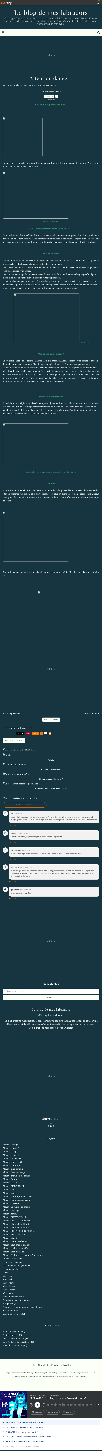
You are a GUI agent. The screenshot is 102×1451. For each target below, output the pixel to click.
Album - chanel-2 (11, 1155)
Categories (32, 85)
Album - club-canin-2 (13, 1169)
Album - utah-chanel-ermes (15, 1241)
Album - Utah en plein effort (16, 1248)
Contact (72, 1373)
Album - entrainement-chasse (16, 1176)
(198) (12, 1335)
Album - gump (9, 1189)
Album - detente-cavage (14, 1172)
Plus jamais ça (9, 1303)
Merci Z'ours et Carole (13, 1296)
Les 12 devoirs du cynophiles (16, 1265)
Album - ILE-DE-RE (12, 1203)
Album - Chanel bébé (13, 1158)
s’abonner (39, 1412)
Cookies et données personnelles (60, 1376)
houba (48, 1028)
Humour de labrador (12, 1258)
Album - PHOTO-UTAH (14, 1234)
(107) (19, 1342)
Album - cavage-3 (11, 1151)
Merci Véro (8, 1293)
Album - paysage (11, 1213)
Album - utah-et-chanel (14, 1251)
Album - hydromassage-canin (16, 1200)
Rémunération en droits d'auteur (25, 1376)
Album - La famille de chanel (16, 1207)
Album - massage (11, 1210)
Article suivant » (91, 713)
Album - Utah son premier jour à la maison (23, 1255)
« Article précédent (12, 713)
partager (54, 1412)
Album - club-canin (12, 1165)
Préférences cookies (80, 1376)
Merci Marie (8, 1283)
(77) (15, 1345)
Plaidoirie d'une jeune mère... (16, 1300)
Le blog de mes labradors (51, 12)
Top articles (63, 1373)
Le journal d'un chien (13, 1262)
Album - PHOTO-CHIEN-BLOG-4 (19, 1231)
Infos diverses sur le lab (51, 91)
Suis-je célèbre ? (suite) (14, 1314)
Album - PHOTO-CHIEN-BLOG (18, 1220)
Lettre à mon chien (11, 1269)
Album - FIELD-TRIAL (13, 1186)
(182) (16, 1338)
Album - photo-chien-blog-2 (16, 1224)
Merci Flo (7, 1276)
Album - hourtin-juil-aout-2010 (17, 1196)
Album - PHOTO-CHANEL (15, 1217)
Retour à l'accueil (51, 720)
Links (5, 1272)
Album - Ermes (10, 1179)
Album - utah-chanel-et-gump (17, 1245)
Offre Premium (43, 1376)
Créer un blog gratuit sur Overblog (46, 1373)
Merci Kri (7, 1279)
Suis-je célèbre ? (10, 1310)
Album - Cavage (10, 1144)
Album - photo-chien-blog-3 (16, 1227)
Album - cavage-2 (11, 1148)
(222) (14, 1331)
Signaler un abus (82, 1373)
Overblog (66, 1365)
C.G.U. (93, 1373)
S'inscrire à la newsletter (13, 740)
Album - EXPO (10, 1182)
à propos (69, 1412)
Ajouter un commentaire (24, 805)
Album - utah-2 (10, 1238)
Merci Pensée (9, 1286)
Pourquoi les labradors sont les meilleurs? (22, 1307)
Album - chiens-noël (12, 1162)
